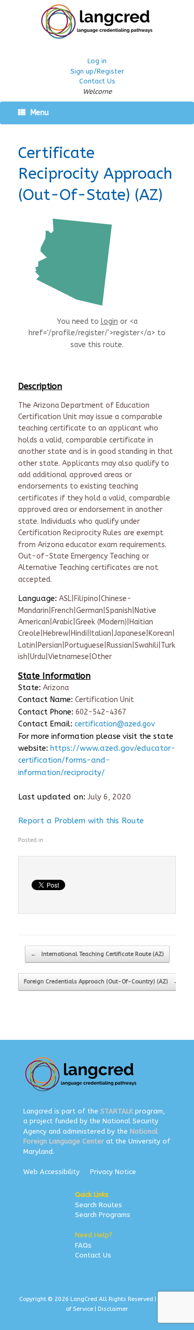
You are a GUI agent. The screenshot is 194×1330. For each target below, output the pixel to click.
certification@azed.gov (114, 724)
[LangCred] (97, 21)
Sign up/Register (97, 71)
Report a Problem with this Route (81, 820)
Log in (97, 61)
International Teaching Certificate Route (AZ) (97, 954)
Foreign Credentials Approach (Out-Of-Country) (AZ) (101, 981)
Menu (40, 112)
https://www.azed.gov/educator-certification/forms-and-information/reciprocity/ (96, 760)
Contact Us (97, 81)
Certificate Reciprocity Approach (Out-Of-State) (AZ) (95, 174)
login (109, 321)
